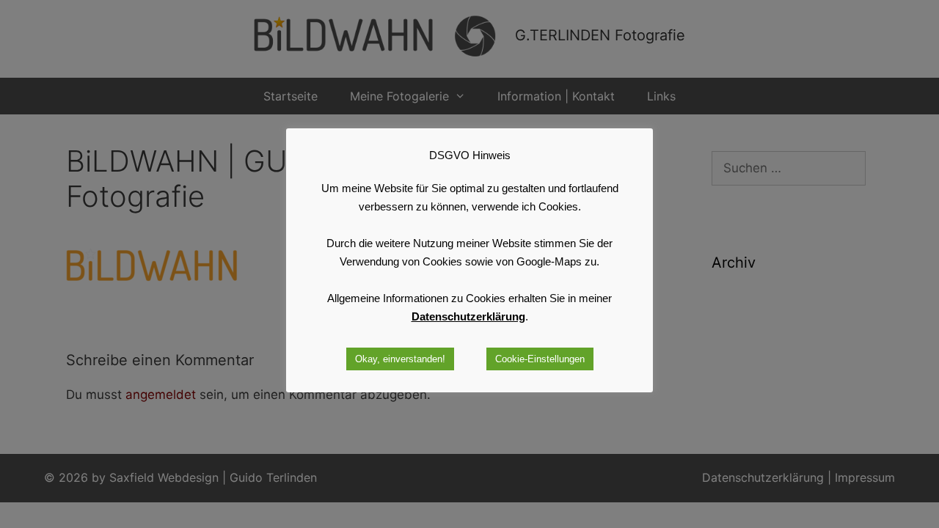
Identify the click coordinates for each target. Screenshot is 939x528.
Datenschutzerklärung (468, 316)
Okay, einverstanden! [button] (400, 358)
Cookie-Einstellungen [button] (540, 358)
